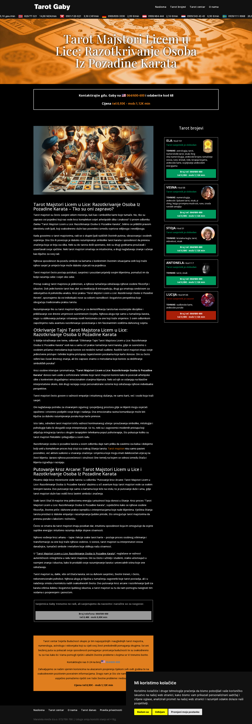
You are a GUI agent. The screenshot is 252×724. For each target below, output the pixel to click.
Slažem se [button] (143, 711)
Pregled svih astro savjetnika (191, 330)
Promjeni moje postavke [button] (185, 711)
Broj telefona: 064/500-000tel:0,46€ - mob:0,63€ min (93, 615)
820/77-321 (31, 16)
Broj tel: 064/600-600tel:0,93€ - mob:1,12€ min (191, 161)
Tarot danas (88, 710)
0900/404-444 (153, 16)
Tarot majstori (116, 448)
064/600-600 (136, 95)
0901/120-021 (72, 16)
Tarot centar (197, 7)
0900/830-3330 (113, 16)
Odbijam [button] (160, 711)
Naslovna (160, 7)
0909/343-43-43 (193, 16)
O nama (214, 7)
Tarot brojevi (178, 7)
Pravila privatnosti (111, 710)
